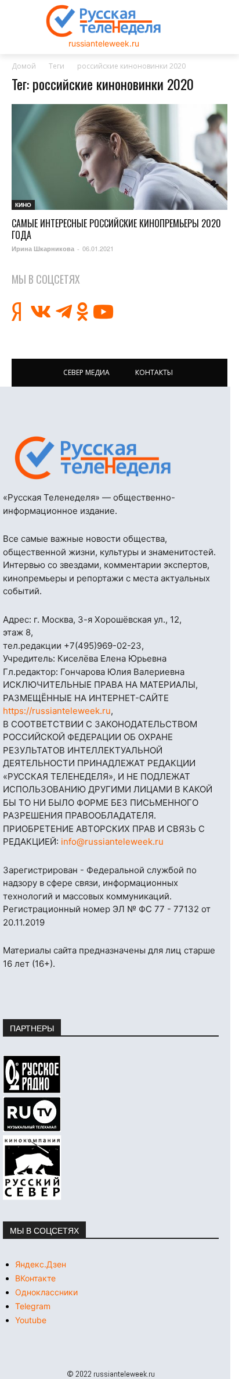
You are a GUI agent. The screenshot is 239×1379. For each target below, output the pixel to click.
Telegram (32, 1306)
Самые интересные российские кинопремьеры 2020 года (116, 229)
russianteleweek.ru (103, 43)
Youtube (30, 1320)
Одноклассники (46, 1292)
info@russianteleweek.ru (112, 841)
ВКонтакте (35, 1278)
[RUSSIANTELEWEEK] (104, 21)
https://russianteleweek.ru (57, 710)
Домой (24, 66)
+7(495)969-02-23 (103, 645)
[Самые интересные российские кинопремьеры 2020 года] (119, 157)
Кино (23, 205)
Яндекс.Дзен (40, 1264)
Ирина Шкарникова (43, 248)
